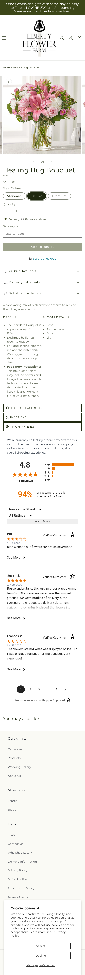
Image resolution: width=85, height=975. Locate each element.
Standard (14, 196)
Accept (40, 946)
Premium (59, 196)
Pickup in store (35, 219)
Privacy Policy (17, 870)
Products (14, 758)
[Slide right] (51, 161)
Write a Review (42, 521)
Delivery (14, 219)
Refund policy (17, 879)
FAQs (11, 834)
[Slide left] (33, 161)
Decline (40, 955)
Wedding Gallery (19, 767)
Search (12, 801)
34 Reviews (29, 481)
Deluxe (36, 196)
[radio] (61, 464)
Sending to (17, 226)
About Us (14, 776)
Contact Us (15, 844)
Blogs (12, 809)
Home (6, 67)
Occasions (15, 749)
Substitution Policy (21, 888)
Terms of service (19, 897)
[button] (62, 38)
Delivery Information (22, 861)
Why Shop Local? (20, 852)
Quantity (9, 204)
